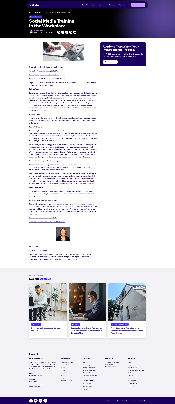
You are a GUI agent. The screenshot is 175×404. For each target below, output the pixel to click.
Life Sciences (131, 378)
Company (63, 370)
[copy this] (58, 32)
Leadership (64, 372)
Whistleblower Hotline (89, 367)
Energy (130, 365)
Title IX (85, 389)
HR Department (87, 386)
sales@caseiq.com (34, 381)
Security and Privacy (66, 380)
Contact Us (63, 375)
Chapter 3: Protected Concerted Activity (43, 218)
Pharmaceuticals (132, 383)
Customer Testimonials (67, 365)
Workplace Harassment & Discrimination (112, 363)
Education (130, 362)
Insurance (130, 375)
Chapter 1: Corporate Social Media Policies (44, 75)
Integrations (64, 378)
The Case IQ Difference (67, 362)
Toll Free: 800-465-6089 (35, 375)
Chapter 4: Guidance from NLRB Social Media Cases (47, 222)
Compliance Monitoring (89, 370)
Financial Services (132, 367)
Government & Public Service (136, 370)
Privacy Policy (132, 400)
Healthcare (131, 372)
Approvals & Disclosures (89, 372)
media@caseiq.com (34, 386)
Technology (131, 386)
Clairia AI (85, 362)
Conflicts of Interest (110, 366)
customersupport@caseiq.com (37, 384)
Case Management (88, 365)
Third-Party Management (90, 375)
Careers (63, 367)
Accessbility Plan (142, 400)
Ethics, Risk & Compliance (90, 384)
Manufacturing (132, 380)
